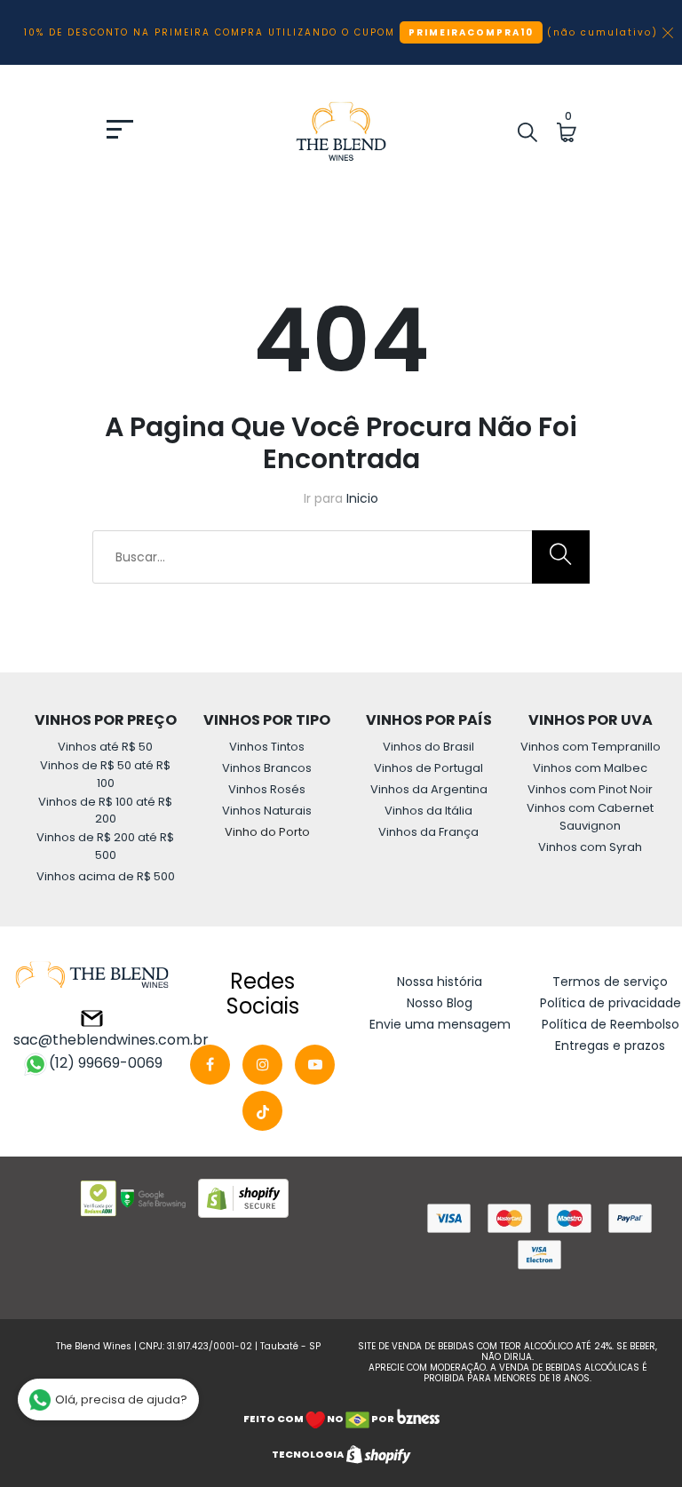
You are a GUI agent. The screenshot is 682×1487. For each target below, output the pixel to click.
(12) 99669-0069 (106, 1063)
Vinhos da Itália (428, 810)
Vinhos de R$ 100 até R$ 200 (105, 810)
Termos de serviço (610, 981)
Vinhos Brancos (267, 767)
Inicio (362, 498)
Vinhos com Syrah (590, 847)
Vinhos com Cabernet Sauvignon (590, 816)
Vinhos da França (428, 831)
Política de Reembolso (610, 1024)
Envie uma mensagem (440, 1024)
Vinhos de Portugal (428, 767)
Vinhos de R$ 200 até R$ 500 (105, 846)
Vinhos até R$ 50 (105, 746)
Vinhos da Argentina (429, 789)
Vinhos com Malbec (590, 767)
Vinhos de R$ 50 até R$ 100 (105, 774)
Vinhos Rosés (266, 789)
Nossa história (439, 981)
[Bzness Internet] (418, 1418)
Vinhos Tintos (267, 746)
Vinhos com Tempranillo (590, 746)
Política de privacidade (610, 1003)
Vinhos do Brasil (428, 746)
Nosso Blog (439, 1003)
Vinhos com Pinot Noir (590, 789)
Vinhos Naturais (267, 810)
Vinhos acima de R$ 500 (105, 876)
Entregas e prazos (610, 1045)
